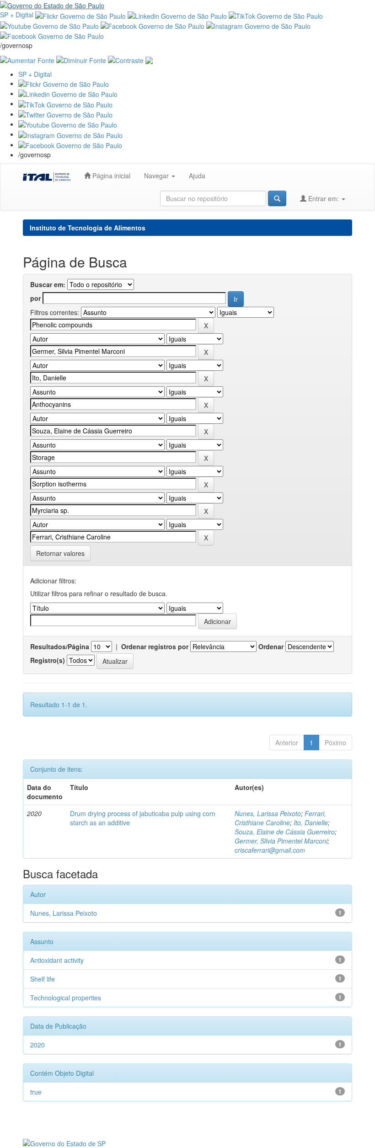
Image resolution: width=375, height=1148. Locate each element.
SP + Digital (16, 14)
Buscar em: (47, 284)
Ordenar (271, 646)
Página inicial (110, 175)
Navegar (157, 175)
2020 (37, 1044)
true (36, 1091)
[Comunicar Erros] (149, 59)
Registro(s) (47, 660)
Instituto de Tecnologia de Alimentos (87, 227)
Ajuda (197, 175)
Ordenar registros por (154, 646)
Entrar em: (323, 198)
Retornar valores (60, 553)
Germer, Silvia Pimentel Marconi (281, 840)
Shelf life (42, 978)
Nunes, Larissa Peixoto (268, 813)
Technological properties (65, 997)
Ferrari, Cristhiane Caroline (280, 818)
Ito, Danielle (311, 822)
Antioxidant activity (57, 960)
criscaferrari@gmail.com (270, 849)
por (35, 298)
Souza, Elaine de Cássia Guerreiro (285, 831)
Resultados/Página (59, 646)
